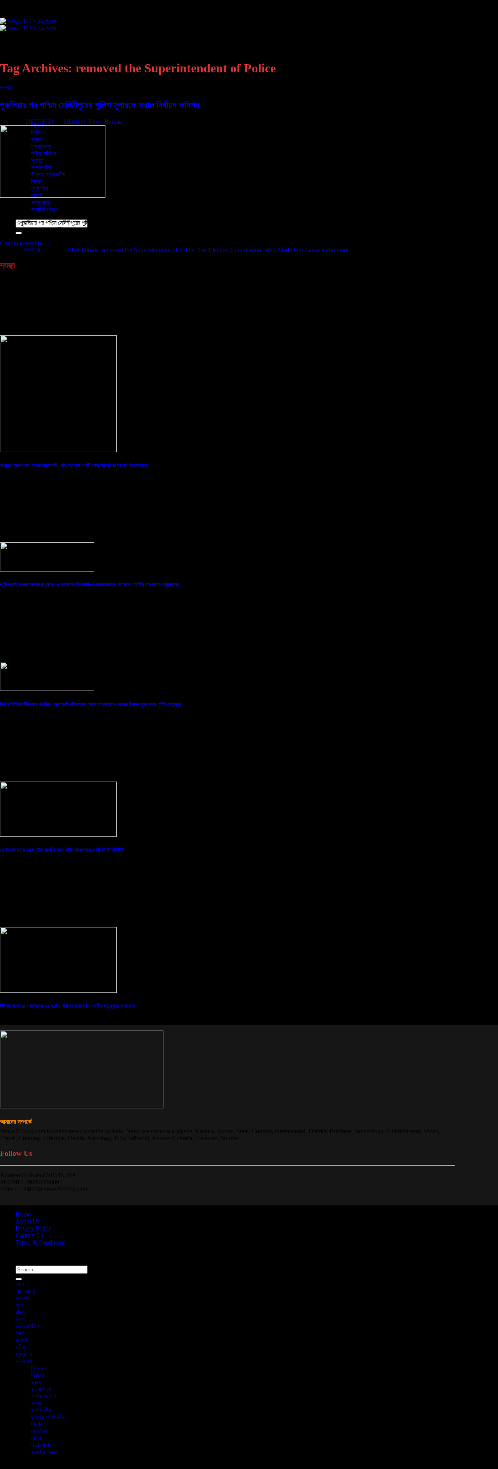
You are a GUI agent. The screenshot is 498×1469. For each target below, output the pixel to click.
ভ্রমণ (36, 1382)
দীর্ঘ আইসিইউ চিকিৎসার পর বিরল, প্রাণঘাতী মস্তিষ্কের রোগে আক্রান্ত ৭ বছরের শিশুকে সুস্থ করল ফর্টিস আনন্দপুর (90, 704)
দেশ (19, 76)
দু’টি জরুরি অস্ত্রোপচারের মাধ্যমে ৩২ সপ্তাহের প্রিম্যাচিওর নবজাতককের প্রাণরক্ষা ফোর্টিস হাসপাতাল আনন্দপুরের (89, 584)
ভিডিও (37, 1375)
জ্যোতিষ (39, 1431)
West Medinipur (283, 250)
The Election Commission (229, 250)
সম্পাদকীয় (41, 1410)
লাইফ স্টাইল (43, 1396)
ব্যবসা (21, 97)
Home (23, 1214)
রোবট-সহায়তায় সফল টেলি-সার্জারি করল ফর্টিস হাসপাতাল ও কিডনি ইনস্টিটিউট (62, 850)
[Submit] (19, 1279)
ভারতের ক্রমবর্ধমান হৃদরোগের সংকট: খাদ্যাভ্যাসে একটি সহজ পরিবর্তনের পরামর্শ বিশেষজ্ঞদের (73, 465)
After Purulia (83, 250)
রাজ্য (20, 1312)
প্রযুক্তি (24, 111)
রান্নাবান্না (41, 1389)
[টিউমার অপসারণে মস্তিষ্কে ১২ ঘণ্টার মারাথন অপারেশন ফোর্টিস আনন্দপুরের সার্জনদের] (58, 990)
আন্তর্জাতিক (28, 83)
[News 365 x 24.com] (28, 25)
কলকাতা (24, 55)
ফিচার (36, 1424)
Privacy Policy (33, 1228)
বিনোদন (38, 1368)
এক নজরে (25, 48)
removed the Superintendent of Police (148, 250)
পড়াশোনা (40, 202)
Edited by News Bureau (92, 121)
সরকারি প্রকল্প (44, 209)
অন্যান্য (24, 1361)
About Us (28, 1221)
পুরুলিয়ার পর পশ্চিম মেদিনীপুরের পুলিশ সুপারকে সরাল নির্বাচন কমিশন (100, 105)
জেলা (21, 90)
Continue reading (25, 243)
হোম (20, 41)
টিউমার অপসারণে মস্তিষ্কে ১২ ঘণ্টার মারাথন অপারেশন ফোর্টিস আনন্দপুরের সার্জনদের (67, 1006)
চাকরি (36, 1438)
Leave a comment (327, 250)
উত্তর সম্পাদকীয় (48, 1417)
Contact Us (29, 1235)
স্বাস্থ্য (37, 1403)
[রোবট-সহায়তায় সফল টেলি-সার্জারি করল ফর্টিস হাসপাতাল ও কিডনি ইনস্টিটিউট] (58, 834)
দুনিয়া (21, 1347)
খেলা (20, 1305)
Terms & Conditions (40, 1242)
